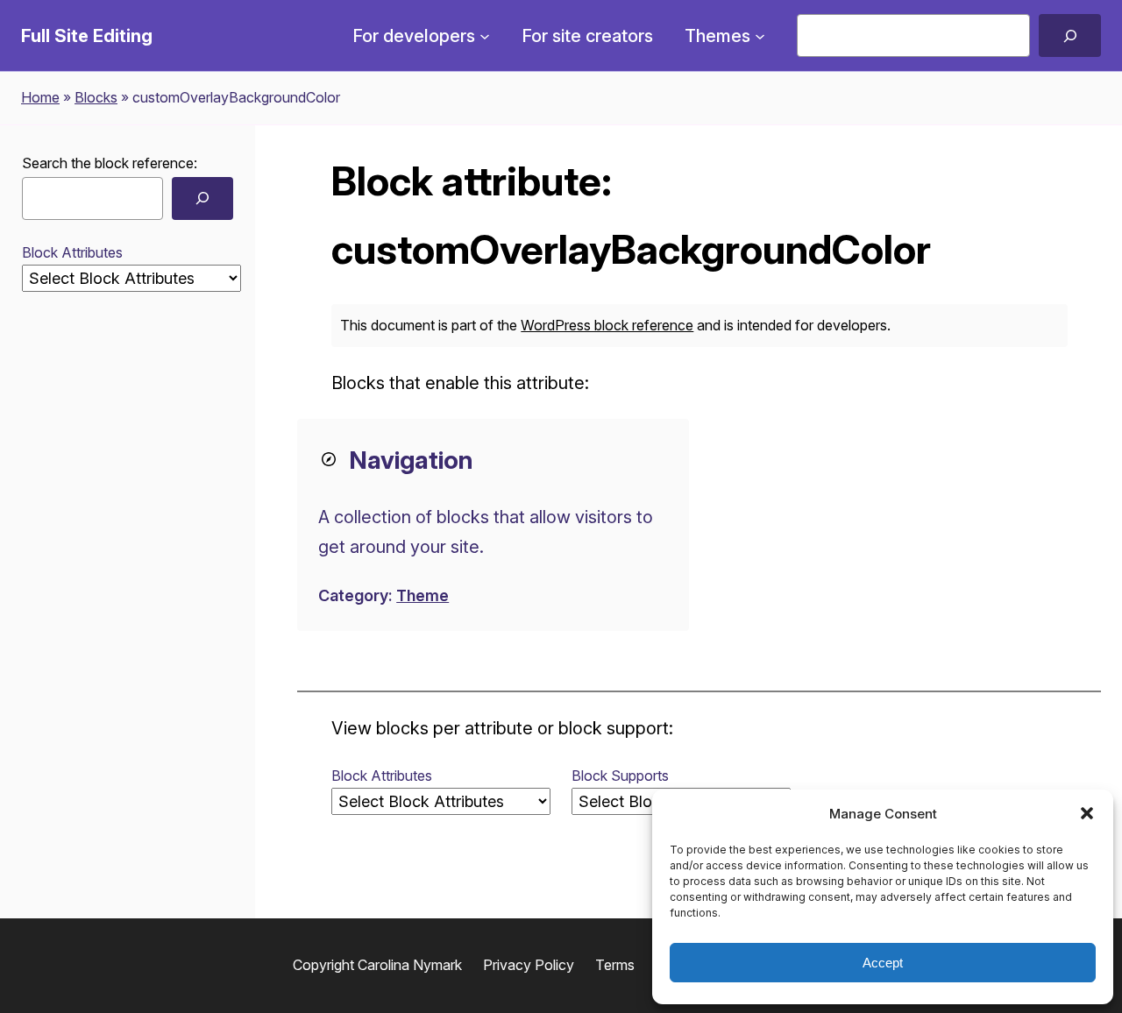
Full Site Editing (87, 35)
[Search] (1070, 35)
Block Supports (620, 775)
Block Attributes (72, 252)
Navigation (411, 460)
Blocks (96, 97)
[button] (1087, 813)
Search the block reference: (109, 163)
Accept (883, 962)
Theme (422, 595)
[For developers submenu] (484, 36)
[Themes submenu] (760, 36)
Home (40, 97)
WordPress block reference (607, 325)
